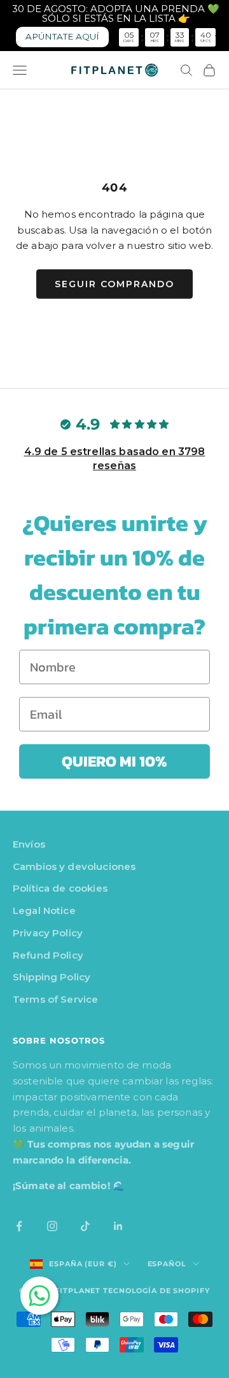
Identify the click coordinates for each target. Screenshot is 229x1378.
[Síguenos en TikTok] (85, 1226)
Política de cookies (60, 888)
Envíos (29, 844)
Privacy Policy (48, 933)
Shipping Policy (51, 977)
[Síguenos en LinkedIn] (118, 1226)
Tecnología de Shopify (156, 1290)
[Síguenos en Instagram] (52, 1226)
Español (167, 1263)
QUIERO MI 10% (114, 761)
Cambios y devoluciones (74, 866)
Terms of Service (55, 999)
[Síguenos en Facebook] (19, 1226)
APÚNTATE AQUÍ (62, 36)
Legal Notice (44, 910)
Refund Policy (48, 955)
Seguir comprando (114, 284)
